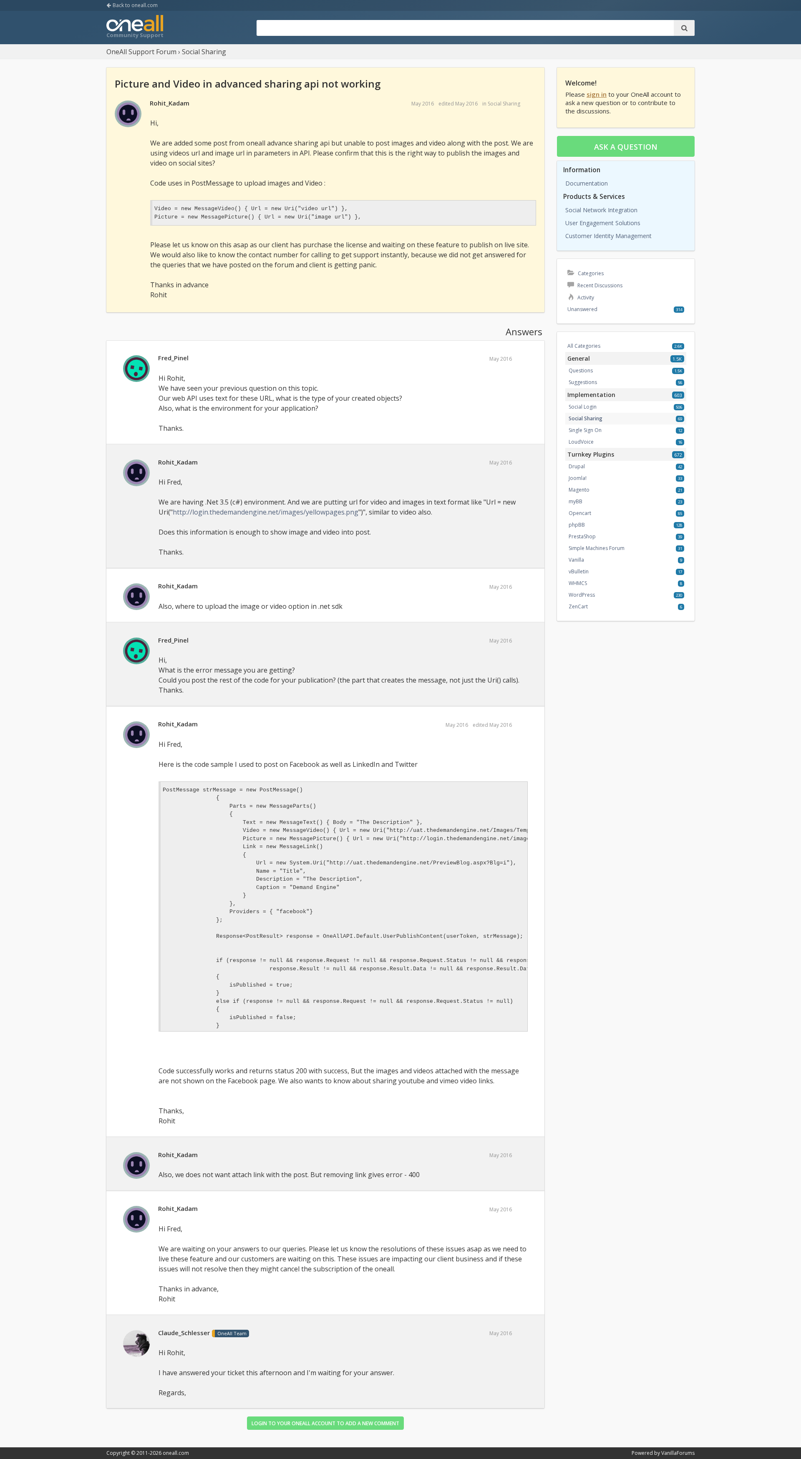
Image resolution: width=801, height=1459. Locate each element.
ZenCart (578, 606)
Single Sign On (585, 430)
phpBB (577, 524)
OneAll (134, 27)
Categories (590, 273)
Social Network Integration (601, 210)
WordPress (582, 594)
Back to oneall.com (134, 5)
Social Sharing (504, 103)
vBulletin (579, 571)
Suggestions (583, 382)
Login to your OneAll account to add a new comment (325, 1423)
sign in (597, 94)
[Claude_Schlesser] (136, 1344)
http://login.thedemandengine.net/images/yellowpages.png (265, 512)
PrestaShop (582, 536)
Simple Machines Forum (597, 548)
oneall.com (176, 1452)
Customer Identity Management (608, 236)
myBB (575, 501)
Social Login (583, 406)
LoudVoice (581, 441)
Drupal (577, 466)
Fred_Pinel (173, 358)
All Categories (583, 345)
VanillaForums (678, 1452)
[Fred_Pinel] (136, 369)
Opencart (580, 513)
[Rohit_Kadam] (128, 114)
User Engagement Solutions (602, 223)
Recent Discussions (599, 285)
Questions (581, 370)
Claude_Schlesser (184, 1332)
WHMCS (578, 583)
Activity (585, 297)
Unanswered (582, 309)
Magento (579, 489)
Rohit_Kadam (169, 103)
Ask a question (625, 147)
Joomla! (578, 478)
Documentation (586, 183)
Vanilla (576, 559)
